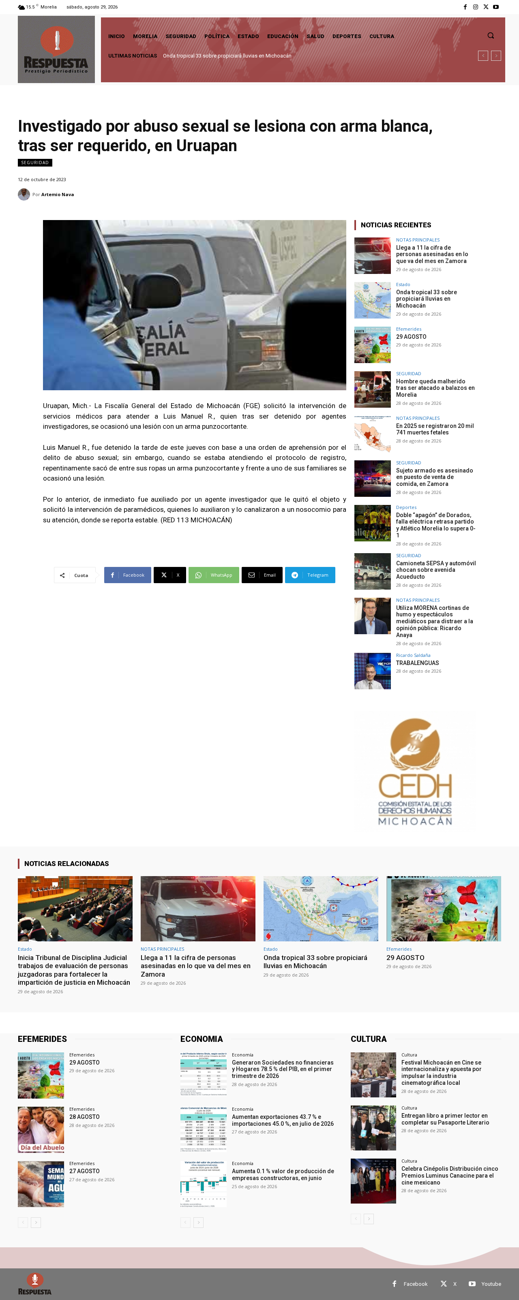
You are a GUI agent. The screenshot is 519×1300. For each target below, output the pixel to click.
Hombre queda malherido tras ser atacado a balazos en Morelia (435, 388)
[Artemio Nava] (25, 194)
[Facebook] (465, 7)
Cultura (409, 1054)
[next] (496, 56)
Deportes (406, 507)
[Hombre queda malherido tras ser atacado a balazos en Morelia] (372, 389)
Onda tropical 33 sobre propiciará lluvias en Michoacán (426, 299)
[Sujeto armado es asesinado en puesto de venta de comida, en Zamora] (372, 478)
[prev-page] (23, 1222)
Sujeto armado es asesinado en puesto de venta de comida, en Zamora (434, 477)
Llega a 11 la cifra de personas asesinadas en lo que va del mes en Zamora (432, 254)
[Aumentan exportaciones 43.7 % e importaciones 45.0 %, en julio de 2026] (203, 1130)
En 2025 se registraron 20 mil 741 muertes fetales (435, 429)
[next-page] (36, 1222)
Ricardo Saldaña (413, 655)
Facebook (416, 1284)
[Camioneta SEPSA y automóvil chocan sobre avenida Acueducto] (372, 571)
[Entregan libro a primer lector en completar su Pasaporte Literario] (373, 1127)
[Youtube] (496, 7)
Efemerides (408, 329)
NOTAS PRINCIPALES (418, 239)
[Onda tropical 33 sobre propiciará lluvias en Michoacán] (372, 300)
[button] (490, 35)
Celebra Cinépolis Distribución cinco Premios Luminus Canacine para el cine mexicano (449, 1175)
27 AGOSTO (84, 1171)
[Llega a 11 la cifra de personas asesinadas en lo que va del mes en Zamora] (372, 255)
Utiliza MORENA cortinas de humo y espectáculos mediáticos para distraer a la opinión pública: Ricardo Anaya (434, 621)
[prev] (483, 56)
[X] (486, 7)
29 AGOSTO (178, 56)
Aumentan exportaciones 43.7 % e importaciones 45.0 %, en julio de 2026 (283, 1120)
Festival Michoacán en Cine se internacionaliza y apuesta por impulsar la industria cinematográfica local (441, 1072)
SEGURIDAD (35, 162)
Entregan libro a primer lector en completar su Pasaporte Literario (445, 1119)
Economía (242, 1054)
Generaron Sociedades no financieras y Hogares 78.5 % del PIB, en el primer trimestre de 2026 (283, 1069)
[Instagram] (475, 7)
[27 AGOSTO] (41, 1184)
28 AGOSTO (84, 1117)
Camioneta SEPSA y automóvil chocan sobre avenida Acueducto (436, 570)
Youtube (491, 1284)
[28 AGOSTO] (41, 1130)
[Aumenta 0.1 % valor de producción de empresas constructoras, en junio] (203, 1184)
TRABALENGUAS (417, 663)
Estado (403, 284)
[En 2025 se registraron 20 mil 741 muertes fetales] (372, 434)
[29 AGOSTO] (372, 345)
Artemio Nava (57, 194)
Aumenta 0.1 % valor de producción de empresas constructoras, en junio (283, 1174)
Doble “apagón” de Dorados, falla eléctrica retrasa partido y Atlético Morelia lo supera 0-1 (436, 525)
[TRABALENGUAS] (372, 671)
